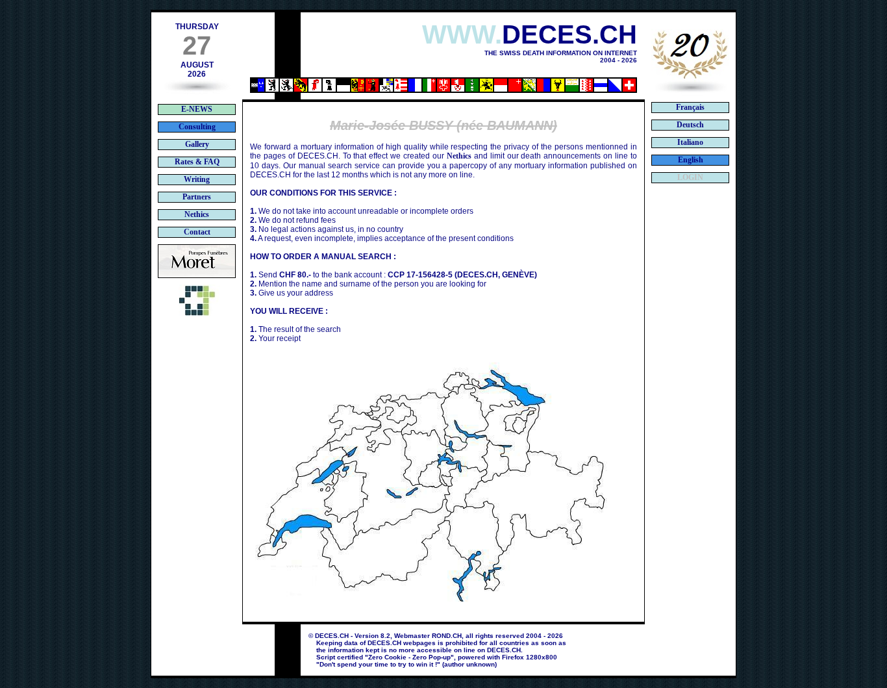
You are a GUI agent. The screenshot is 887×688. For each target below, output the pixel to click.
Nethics (459, 155)
